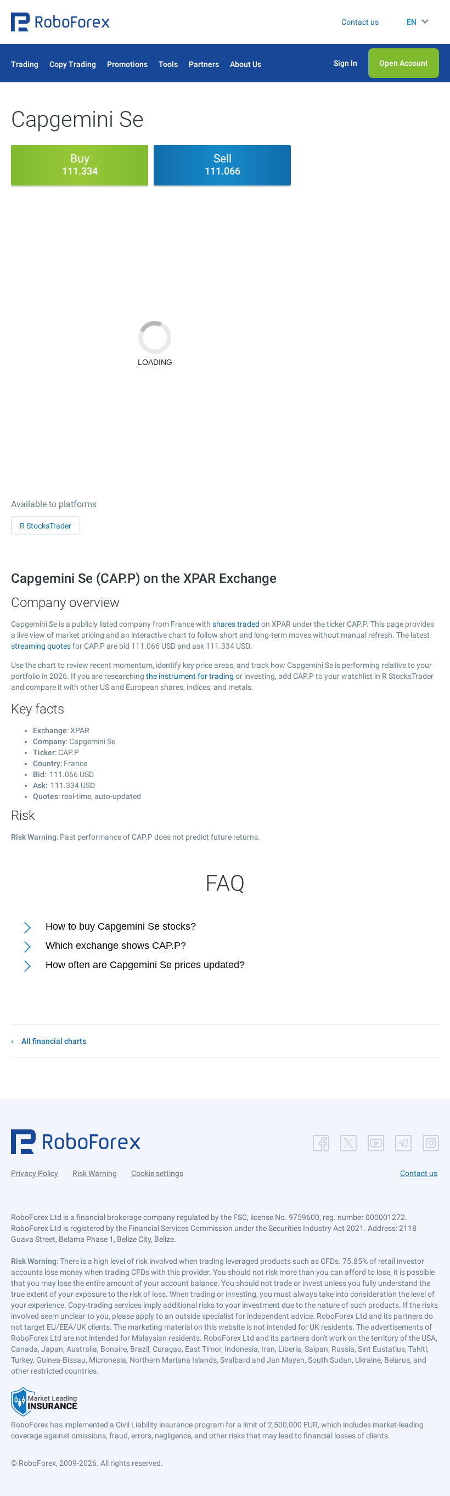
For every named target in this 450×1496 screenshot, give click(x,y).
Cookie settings (157, 1173)
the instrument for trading (190, 676)
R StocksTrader (45, 525)
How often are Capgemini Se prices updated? (145, 964)
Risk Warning (94, 1173)
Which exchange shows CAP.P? (116, 945)
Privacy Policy (34, 1173)
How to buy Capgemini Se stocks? (121, 926)
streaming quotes (41, 646)
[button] (60, 22)
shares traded (236, 624)
